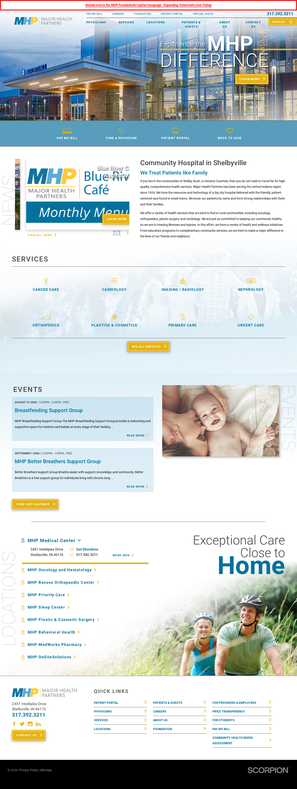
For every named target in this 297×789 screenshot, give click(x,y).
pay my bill (94, 13)
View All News (40, 235)
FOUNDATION (142, 13)
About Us (224, 24)
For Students (223, 720)
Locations (156, 22)
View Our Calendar (33, 504)
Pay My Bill (221, 729)
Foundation (162, 729)
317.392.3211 (280, 14)
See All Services (146, 346)
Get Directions (87, 549)
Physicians (96, 22)
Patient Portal (106, 702)
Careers (118, 13)
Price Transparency (228, 711)
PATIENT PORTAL (172, 13)
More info (121, 555)
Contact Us (253, 24)
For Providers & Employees (234, 702)
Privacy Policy (28, 770)
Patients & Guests (191, 24)
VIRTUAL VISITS (203, 13)
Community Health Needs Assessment (232, 740)
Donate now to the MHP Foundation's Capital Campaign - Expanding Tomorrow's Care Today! (148, 5)
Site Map (46, 770)
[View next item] (127, 233)
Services (126, 22)
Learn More (250, 79)
